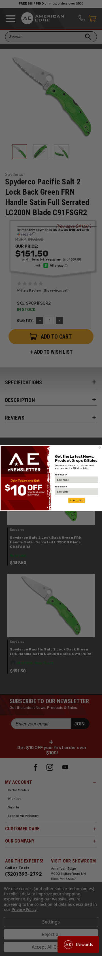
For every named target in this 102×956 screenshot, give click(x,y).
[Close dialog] (99, 447)
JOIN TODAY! (76, 500)
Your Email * (61, 486)
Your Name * (61, 474)
